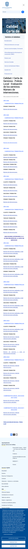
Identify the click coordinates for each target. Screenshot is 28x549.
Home (7, 18)
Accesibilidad (5, 483)
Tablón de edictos (6, 497)
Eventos (3, 473)
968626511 (15, 461)
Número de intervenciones (10, 109)
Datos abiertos (5, 486)
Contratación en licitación (7, 494)
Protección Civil (8, 73)
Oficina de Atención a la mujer (11, 44)
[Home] (6, 5)
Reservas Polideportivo (7, 476)
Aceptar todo (13, 546)
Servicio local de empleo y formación (13, 48)
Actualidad (4, 470)
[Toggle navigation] (23, 5)
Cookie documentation (8, 534)
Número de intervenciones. (10, 157)
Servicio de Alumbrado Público (11, 66)
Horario (14, 464)
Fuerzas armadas (6, 507)
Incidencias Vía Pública (7, 505)
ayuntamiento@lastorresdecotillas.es (19, 457)
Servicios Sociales (9, 62)
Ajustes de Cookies (13, 538)
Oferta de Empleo (6, 492)
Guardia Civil (7, 69)
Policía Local (7, 58)
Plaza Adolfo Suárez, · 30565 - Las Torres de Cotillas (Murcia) (19, 449)
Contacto (4, 478)
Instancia (15, 453)
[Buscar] (22, 12)
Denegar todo (13, 542)
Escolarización (8, 40)
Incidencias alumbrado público (9, 502)
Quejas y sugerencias (7, 500)
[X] (14, 434)
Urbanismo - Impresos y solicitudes (10, 481)
